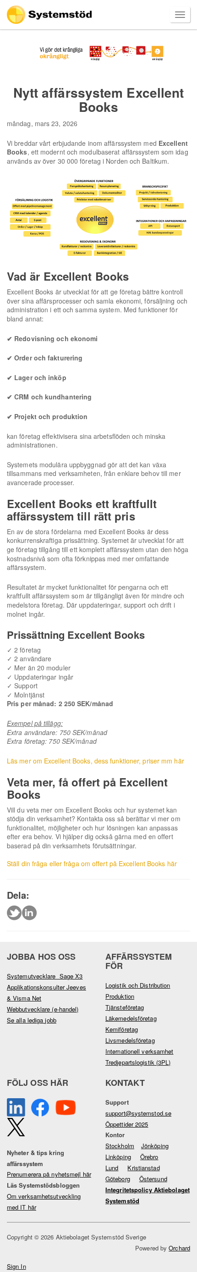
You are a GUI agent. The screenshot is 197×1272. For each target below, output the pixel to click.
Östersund (153, 1178)
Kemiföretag (121, 1029)
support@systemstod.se (138, 1113)
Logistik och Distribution (137, 985)
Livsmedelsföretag (130, 1040)
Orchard (179, 1248)
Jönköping (155, 1145)
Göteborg (117, 1178)
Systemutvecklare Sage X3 (45, 976)
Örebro (149, 1156)
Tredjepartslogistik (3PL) (138, 1062)
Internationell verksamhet (139, 1051)
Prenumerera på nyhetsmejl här (49, 1174)
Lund (111, 1167)
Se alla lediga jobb (31, 1020)
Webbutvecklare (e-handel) (43, 1009)
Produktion (119, 996)
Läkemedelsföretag (131, 1018)
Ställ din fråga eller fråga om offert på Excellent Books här (92, 863)
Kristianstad (143, 1167)
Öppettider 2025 (126, 1124)
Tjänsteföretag (124, 1007)
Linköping (118, 1156)
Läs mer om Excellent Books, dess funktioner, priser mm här (95, 760)
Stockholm (119, 1145)
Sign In (16, 1266)
